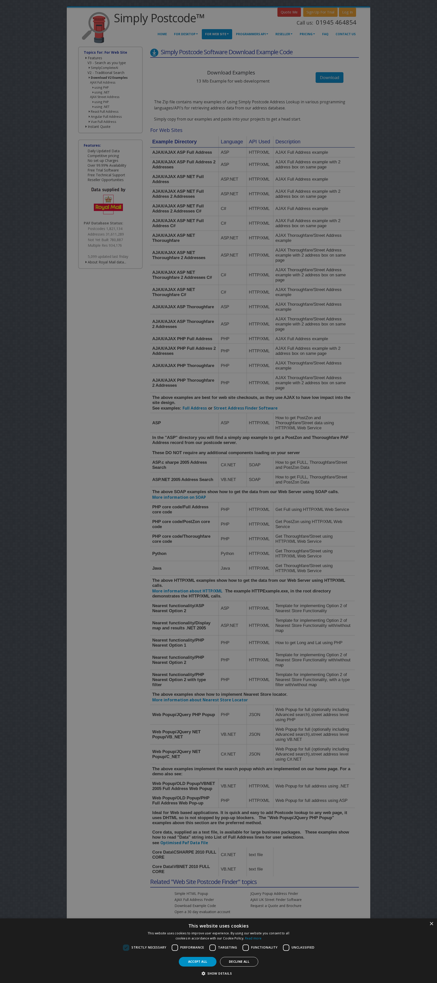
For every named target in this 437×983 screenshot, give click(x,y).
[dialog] (218, 950)
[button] (218, 973)
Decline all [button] (239, 961)
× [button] (431, 924)
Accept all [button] (197, 961)
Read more (253, 938)
